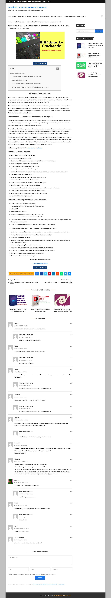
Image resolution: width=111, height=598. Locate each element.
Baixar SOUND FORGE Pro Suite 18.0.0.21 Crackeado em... (18, 310)
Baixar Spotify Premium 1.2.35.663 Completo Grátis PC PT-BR (95, 65)
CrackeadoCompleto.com (61, 595)
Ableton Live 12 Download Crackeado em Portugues (27, 76)
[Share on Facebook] (41, 273)
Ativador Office (44, 16)
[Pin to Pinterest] (49, 273)
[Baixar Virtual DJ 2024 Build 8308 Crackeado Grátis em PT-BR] (40, 300)
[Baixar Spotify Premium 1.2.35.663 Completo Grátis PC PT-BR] (81, 65)
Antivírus (53, 16)
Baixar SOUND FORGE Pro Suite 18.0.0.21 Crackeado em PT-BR (95, 45)
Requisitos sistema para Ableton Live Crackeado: (28, 83)
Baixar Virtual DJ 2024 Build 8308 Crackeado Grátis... (40, 310)
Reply (71, 323)
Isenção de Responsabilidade (34, 1)
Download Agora (40, 63)
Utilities (59, 16)
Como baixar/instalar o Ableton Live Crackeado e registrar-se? (32, 87)
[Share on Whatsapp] (61, 273)
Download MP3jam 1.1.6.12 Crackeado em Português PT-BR (62, 310)
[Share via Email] (69, 273)
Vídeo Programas (69, 16)
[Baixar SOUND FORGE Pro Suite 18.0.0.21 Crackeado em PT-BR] (18, 300)
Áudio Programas (81, 16)
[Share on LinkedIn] (53, 273)
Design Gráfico (22, 16)
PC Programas (12, 16)
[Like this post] (37, 274)
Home (9, 22)
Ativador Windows (32, 16)
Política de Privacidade (22, 1)
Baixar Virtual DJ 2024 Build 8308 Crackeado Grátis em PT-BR (94, 55)
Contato (13, 1)
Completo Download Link (40, 263)
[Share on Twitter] (45, 273)
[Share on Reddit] (57, 273)
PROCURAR (99, 31)
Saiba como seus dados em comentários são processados (49, 584)
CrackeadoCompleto (26, 335)
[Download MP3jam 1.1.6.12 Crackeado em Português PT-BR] (62, 300)
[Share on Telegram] (65, 273)
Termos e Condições (46, 1)
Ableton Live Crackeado (18, 73)
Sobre (9, 1)
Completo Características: (20, 80)
